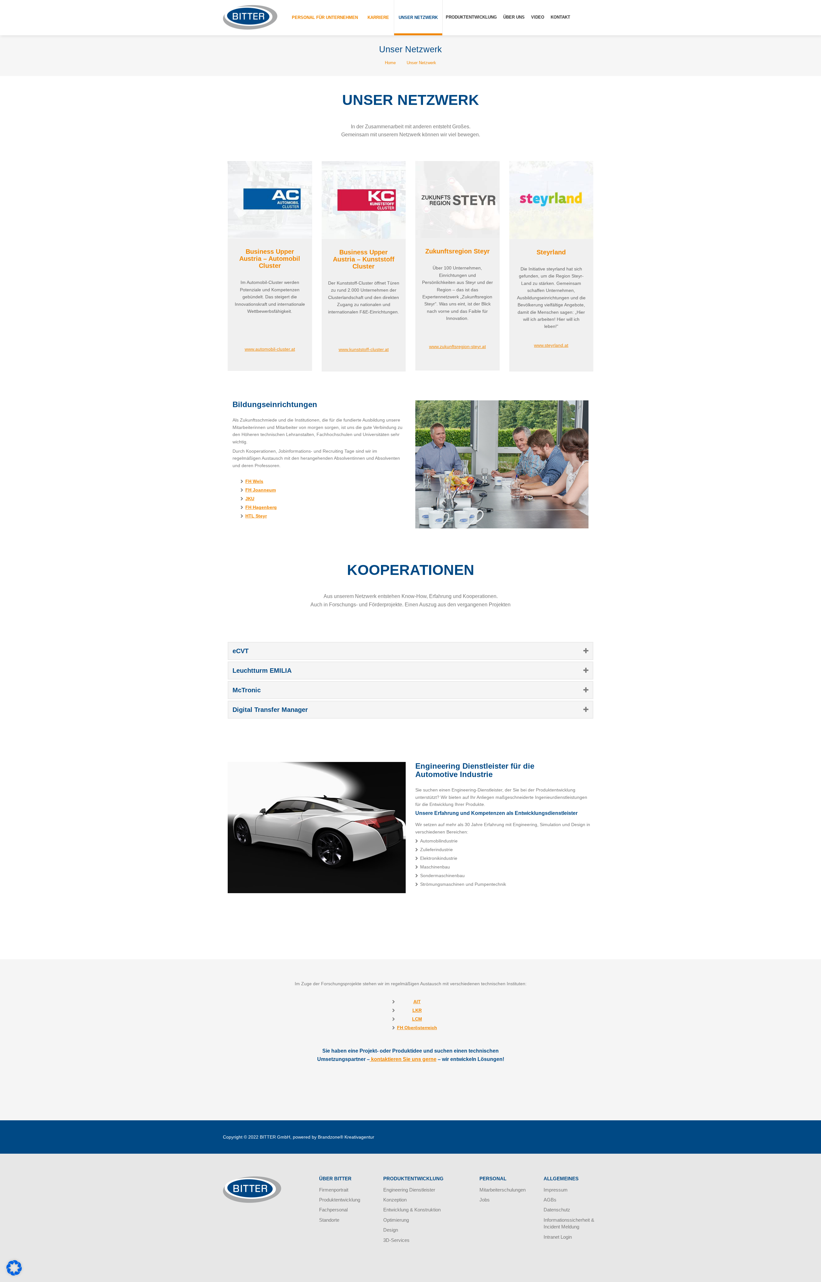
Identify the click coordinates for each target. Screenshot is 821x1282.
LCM (417, 1018)
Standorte (329, 1220)
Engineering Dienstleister (409, 1189)
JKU (249, 498)
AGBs (550, 1199)
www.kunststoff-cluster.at (364, 349)
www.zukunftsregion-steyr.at (457, 346)
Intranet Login (558, 1237)
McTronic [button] (247, 690)
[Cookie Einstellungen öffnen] (14, 1274)
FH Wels (254, 481)
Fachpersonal (333, 1209)
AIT (417, 1001)
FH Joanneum (260, 489)
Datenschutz (557, 1209)
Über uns (514, 17)
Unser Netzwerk (418, 17)
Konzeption (395, 1199)
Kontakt (560, 17)
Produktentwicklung (471, 17)
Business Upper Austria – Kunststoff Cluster (363, 259)
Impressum (556, 1189)
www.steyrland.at (551, 345)
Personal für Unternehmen (325, 17)
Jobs (484, 1199)
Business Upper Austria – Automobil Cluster (269, 258)
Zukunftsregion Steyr (457, 251)
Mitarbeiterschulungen (502, 1189)
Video (537, 17)
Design (390, 1230)
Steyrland (551, 252)
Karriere (378, 17)
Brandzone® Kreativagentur (346, 1137)
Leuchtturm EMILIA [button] (262, 670)
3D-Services (396, 1240)
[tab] (410, 651)
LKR (417, 1010)
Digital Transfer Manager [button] (270, 709)
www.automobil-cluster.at (270, 349)
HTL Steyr (256, 515)
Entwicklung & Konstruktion (412, 1209)
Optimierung (396, 1220)
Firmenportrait (333, 1189)
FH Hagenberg (261, 507)
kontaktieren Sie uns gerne (403, 1059)
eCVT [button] (241, 650)
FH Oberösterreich (417, 1027)
